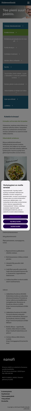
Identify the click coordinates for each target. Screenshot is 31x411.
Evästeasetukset (15, 217)
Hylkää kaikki (15, 226)
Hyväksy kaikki (15, 221)
